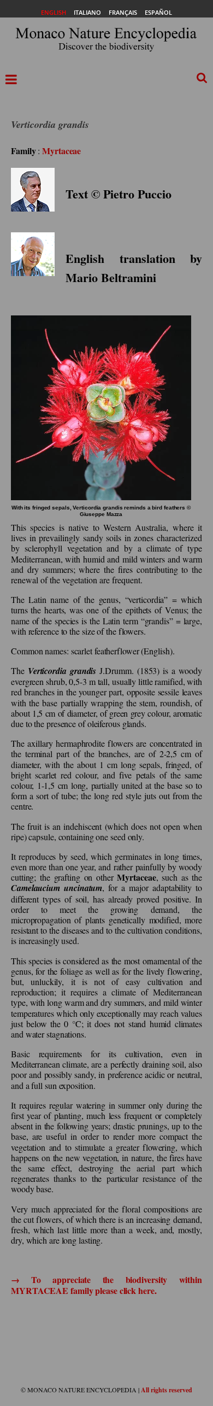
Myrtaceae (61, 150)
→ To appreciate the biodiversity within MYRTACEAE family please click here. (106, 1284)
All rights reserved (166, 1390)
